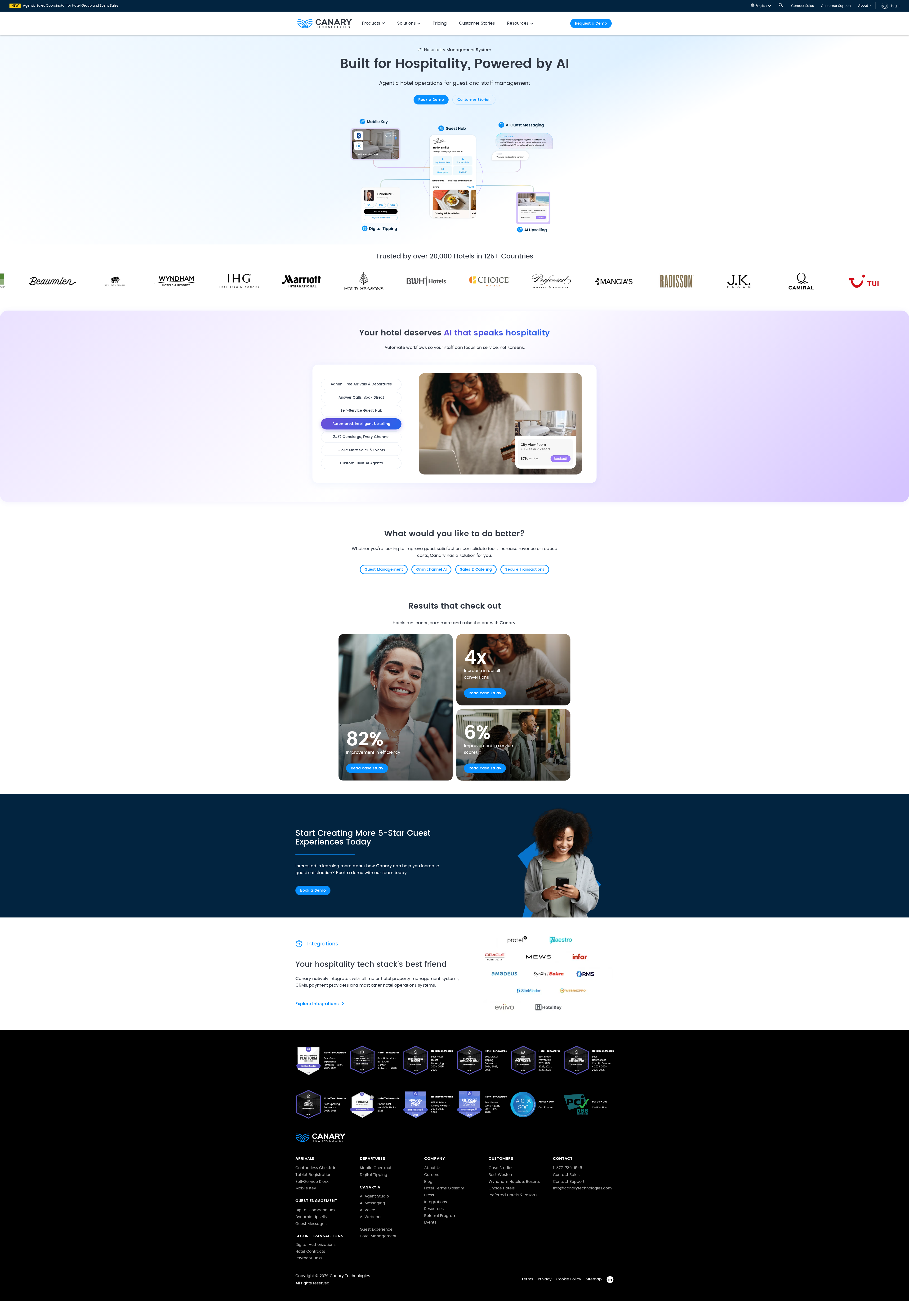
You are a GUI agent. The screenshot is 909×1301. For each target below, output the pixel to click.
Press (429, 1195)
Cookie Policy (568, 1279)
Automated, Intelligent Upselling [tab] (361, 424)
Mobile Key (305, 1188)
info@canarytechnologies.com (582, 1188)
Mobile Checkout (376, 1168)
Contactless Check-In (315, 1168)
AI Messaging (372, 1203)
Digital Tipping (373, 1175)
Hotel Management (378, 1236)
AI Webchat (371, 1217)
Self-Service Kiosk (312, 1182)
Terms (527, 1279)
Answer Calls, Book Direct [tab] (361, 397)
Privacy (545, 1279)
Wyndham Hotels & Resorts (514, 1182)
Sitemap (594, 1279)
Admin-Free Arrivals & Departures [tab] (361, 384)
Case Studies (501, 1168)
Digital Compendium (315, 1210)
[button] (761, 5)
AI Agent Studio (374, 1196)
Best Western (501, 1175)
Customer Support (836, 6)
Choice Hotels (502, 1188)
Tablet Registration (313, 1175)
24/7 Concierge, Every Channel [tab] (361, 437)
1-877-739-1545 (567, 1168)
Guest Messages (310, 1224)
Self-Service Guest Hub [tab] (361, 410)
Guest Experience (376, 1229)
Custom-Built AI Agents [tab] (361, 463)
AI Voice (367, 1210)
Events (430, 1222)
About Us (432, 1168)
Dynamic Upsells (311, 1217)
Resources (434, 1209)
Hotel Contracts (310, 1251)
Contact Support (568, 1182)
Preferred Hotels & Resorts (513, 1195)
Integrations (435, 1202)
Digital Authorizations (315, 1245)
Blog (428, 1182)
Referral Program (440, 1216)
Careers (431, 1175)
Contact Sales (802, 6)
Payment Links (308, 1258)
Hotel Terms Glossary (444, 1188)
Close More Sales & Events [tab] (361, 450)
